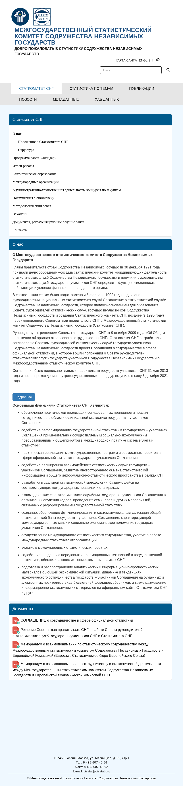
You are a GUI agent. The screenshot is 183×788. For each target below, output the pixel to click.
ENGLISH (146, 60)
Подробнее (23, 397)
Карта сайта (126, 60)
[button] (36, 88)
